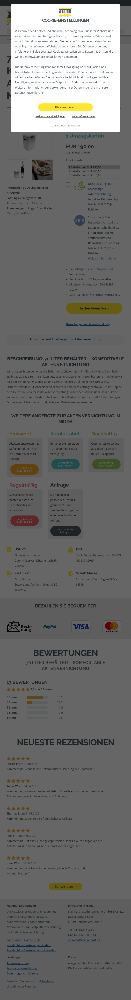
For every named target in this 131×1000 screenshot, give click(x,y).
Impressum (74, 125)
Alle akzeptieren (64, 107)
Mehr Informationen (84, 116)
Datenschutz (57, 125)
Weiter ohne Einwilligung (50, 116)
